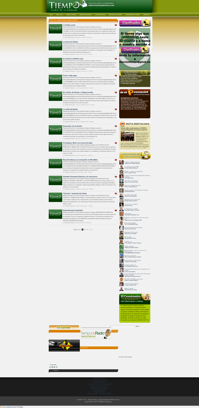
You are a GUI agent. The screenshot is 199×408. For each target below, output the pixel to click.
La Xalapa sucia (69, 25)
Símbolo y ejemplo (128, 288)
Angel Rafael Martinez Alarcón (132, 276)
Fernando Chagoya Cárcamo (132, 210)
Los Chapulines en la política (131, 208)
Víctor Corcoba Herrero (131, 186)
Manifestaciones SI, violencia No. (132, 199)
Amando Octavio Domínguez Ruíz (133, 220)
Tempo (86, 401)
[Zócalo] (60, 373)
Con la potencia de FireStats (12, 407)
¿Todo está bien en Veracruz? (131, 180)
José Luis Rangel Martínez (131, 224)
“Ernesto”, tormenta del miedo (75, 193)
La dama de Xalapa (70, 42)
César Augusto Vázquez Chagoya (133, 242)
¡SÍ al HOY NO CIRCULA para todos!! (133, 279)
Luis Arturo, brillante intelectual (132, 162)
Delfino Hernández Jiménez (131, 247)
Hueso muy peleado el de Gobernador (133, 227)
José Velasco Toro (129, 178)
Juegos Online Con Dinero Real (99, 393)
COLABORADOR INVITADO (132, 252)
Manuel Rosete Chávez (130, 238)
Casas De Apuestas (99, 390)
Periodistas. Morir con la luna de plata (77, 143)
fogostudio (108, 401)
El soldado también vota (130, 265)
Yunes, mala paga (70, 75)
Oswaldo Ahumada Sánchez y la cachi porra (80, 177)
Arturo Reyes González (130, 233)
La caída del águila (70, 109)
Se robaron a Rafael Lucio (73, 59)
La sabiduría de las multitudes (131, 283)
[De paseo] (52, 373)
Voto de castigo (128, 237)
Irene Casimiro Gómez (130, 172)
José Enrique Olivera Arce (131, 266)
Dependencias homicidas (73, 210)
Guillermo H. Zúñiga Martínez (132, 163)
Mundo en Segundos (86, 14)
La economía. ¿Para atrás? (130, 194)
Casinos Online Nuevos (99, 380)
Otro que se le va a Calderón (131, 204)
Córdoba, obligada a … (129, 246)
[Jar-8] (75, 373)
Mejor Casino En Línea (99, 386)
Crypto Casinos (99, 391)
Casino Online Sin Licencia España (99, 384)
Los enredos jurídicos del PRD (131, 166)
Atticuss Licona (128, 205)
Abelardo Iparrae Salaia (131, 289)
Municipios (146, 14)
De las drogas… (128, 213)
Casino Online (99, 382)
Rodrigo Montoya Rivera (131, 200)
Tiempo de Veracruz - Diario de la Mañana (98, 399)
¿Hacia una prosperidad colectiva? (132, 185)
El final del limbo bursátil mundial (132, 260)
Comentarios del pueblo (132, 14)
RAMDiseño (102, 401)
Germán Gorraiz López (131, 261)
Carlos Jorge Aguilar (130, 271)
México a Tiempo (71, 14)
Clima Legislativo (100, 14)
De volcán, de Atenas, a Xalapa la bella (78, 92)
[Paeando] (68, 373)
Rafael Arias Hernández (131, 196)
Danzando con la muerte (72, 126)
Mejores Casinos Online (99, 388)
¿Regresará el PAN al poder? (131, 232)
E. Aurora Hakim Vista (130, 285)
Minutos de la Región (115, 14)
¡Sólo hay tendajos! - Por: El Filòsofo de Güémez (136, 190)
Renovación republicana (130, 223)
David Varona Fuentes (130, 228)
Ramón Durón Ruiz (129, 191)
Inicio (51, 14)
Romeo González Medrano (131, 280)
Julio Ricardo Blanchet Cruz (132, 214)
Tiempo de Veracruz (70, 37)
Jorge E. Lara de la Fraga (131, 182)
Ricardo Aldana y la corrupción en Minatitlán (80, 160)
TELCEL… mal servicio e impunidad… (133, 171)
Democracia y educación (130, 255)
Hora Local (59, 14)
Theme (90, 401)
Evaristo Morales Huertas (131, 168)
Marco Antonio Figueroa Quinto (133, 257)
